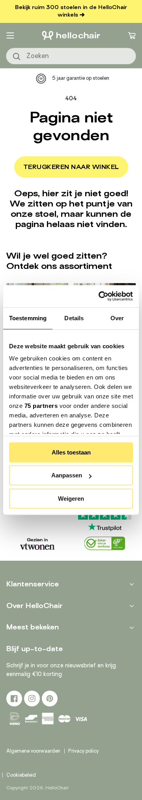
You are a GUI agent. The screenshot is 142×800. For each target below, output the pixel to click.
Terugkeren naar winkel (71, 167)
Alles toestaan (71, 452)
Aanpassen (66, 475)
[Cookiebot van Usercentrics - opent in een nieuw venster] (100, 296)
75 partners (41, 405)
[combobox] (71, 56)
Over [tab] (117, 318)
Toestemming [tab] (28, 318)
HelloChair (57, 788)
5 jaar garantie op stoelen (80, 78)
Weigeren (71, 498)
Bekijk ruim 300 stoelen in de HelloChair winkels (71, 11)
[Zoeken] (17, 57)
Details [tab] (74, 318)
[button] (10, 35)
